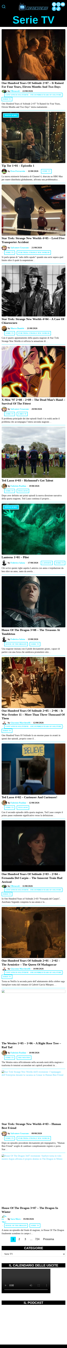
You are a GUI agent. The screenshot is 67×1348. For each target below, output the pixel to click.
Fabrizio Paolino (18, 486)
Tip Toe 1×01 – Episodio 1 (18, 165)
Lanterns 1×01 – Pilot (15, 557)
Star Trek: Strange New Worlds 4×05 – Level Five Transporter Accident (33, 240)
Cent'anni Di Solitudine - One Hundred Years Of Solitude (33, 95)
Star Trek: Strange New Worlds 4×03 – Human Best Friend (31, 1126)
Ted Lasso (23, 491)
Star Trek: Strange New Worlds (34, 252)
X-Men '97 (22, 414)
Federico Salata (18, 563)
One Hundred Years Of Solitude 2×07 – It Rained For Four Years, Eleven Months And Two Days (33, 85)
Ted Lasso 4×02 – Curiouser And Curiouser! (29, 797)
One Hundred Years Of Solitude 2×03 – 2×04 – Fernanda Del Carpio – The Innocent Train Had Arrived (32, 877)
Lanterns (46, 563)
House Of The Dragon (16, 644)
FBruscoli (15, 91)
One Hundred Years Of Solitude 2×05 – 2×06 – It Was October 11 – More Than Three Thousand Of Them (33, 714)
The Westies (24, 1057)
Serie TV (7, 99)
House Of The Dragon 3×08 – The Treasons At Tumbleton (31, 632)
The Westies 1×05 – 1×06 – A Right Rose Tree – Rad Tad (31, 1045)
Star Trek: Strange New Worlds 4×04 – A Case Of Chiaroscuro (33, 321)
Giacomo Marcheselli (20, 723)
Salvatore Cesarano (20, 248)
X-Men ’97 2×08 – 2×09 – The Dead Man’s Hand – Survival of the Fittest (33, 401)
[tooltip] (54, 4)
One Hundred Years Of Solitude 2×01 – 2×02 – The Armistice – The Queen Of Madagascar (31, 962)
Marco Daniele (17, 328)
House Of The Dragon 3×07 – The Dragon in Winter (30, 1209)
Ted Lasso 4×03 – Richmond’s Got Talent (27, 480)
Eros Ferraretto (18, 171)
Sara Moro (16, 1219)
